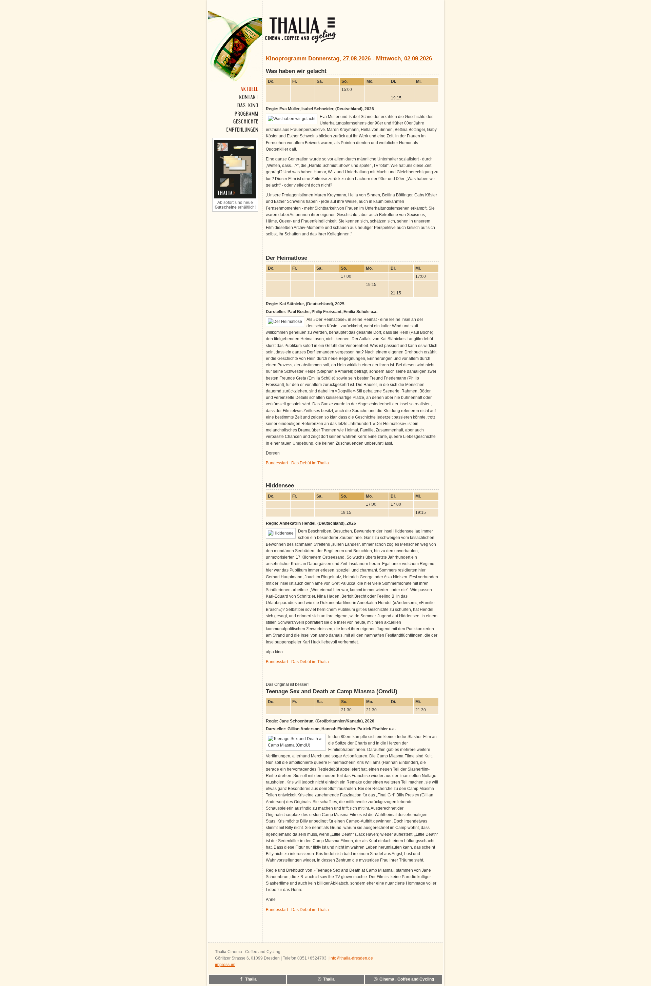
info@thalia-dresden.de (351, 958)
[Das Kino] (235, 105)
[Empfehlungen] (235, 129)
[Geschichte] (235, 121)
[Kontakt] (235, 97)
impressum (225, 964)
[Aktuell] (235, 89)
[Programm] (235, 113)
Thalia (250, 979)
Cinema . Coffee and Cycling (406, 979)
